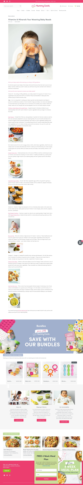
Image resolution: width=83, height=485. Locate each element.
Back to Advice (11, 16)
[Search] (20, 6)
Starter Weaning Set (22, 310)
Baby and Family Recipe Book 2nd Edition (28, 381)
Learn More (19, 420)
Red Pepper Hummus (13, 213)
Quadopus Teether (46, 381)
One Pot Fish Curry (12, 286)
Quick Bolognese (8, 449)
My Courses (70, 6)
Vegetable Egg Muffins (13, 181)
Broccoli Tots (11, 236)
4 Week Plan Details (46, 465)
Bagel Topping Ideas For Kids (31, 449)
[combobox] (12, 6)
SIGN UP (7, 471)
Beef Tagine (11, 117)
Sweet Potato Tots (12, 153)
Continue (46, 479)
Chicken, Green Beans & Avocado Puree (17, 108)
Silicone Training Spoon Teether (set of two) (65, 381)
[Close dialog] (80, 452)
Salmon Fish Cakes (12, 261)
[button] (18, 10)
